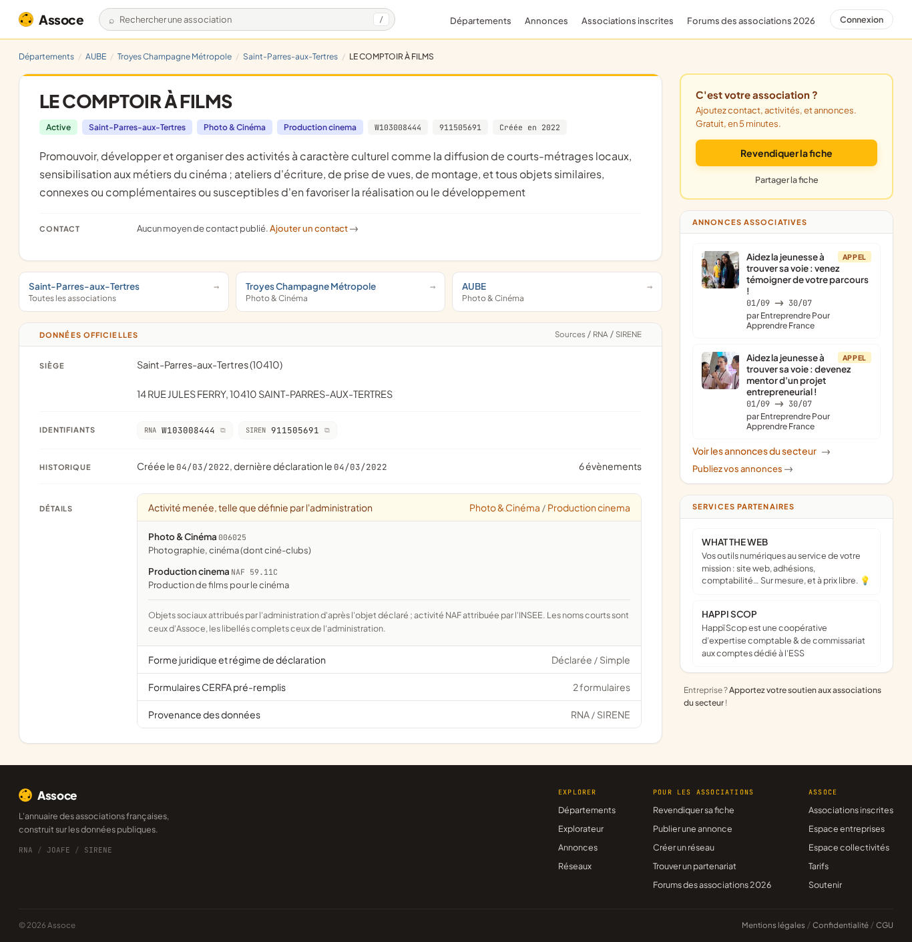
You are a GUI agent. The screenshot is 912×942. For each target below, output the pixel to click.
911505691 (460, 127)
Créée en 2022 (529, 127)
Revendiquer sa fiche (693, 809)
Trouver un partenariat (694, 866)
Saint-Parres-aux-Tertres (290, 56)
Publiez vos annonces (742, 468)
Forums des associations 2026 (712, 884)
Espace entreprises (847, 828)
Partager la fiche (787, 179)
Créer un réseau (683, 847)
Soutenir (825, 884)
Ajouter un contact (314, 228)
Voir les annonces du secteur (761, 451)
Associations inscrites (628, 20)
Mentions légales (773, 925)
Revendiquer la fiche (786, 153)
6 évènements (610, 466)
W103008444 (398, 127)
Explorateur (581, 828)
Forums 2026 (751, 20)
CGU (884, 925)
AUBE (95, 56)
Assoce (61, 19)
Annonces (546, 20)
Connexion (861, 19)
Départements (480, 20)
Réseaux (575, 866)
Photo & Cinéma (235, 127)
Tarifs (819, 866)
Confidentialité (841, 925)
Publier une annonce (692, 828)
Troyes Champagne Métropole (175, 56)
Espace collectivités (849, 847)
